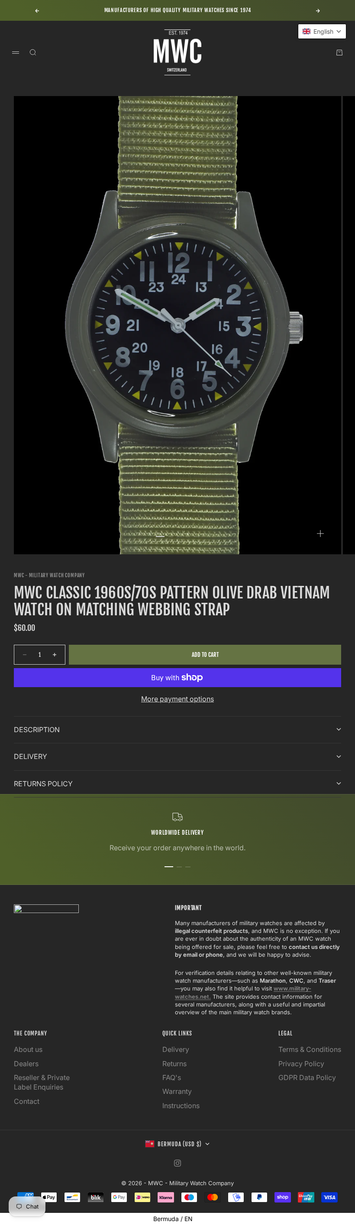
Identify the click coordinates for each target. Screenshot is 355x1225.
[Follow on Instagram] (177, 1163)
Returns (174, 1063)
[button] (322, 31)
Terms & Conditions (309, 1049)
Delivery (175, 1049)
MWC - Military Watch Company (49, 575)
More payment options (177, 698)
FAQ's (171, 1077)
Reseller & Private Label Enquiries (42, 1082)
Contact (26, 1101)
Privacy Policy (301, 1063)
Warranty (177, 1091)
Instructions (181, 1105)
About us (28, 1049)
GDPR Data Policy (307, 1077)
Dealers (26, 1063)
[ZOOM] (320, 533)
